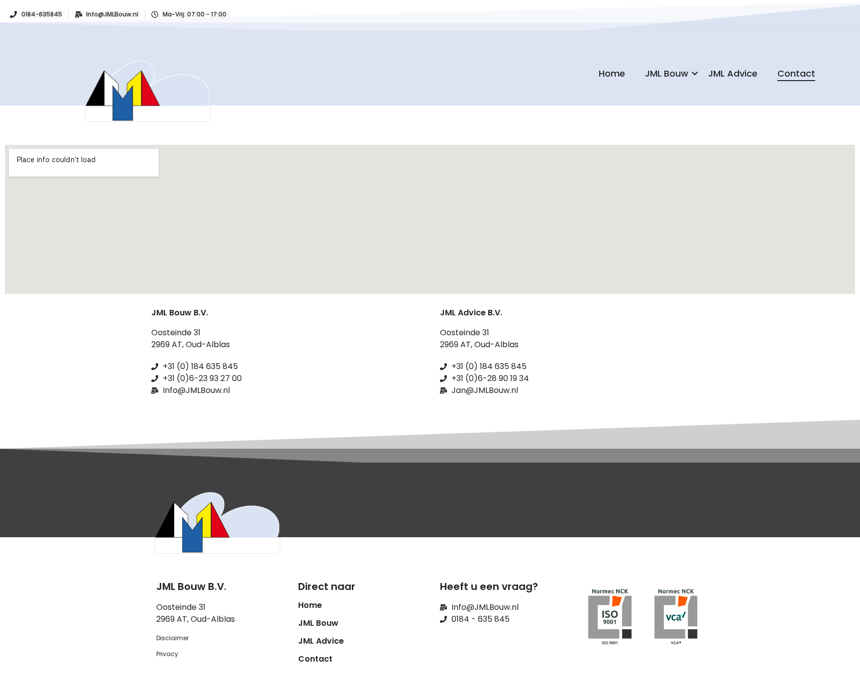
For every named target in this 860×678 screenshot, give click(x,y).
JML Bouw (666, 73)
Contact (796, 73)
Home (612, 73)
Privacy (167, 654)
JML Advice (732, 73)
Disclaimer (172, 638)
